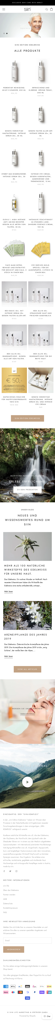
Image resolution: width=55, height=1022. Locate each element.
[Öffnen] (3, 9)
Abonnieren (13, 949)
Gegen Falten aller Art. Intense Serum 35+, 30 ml (41, 133)
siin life (6, 885)
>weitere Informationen (27, 714)
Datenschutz (8, 903)
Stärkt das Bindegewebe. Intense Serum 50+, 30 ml (14, 176)
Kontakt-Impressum (10, 908)
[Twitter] (10, 871)
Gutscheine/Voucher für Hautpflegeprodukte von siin (14, 399)
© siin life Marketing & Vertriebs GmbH (27, 1012)
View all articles (27, 669)
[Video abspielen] (27, 782)
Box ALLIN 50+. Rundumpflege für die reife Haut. (41, 356)
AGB (5, 899)
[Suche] (47, 9)
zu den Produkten (27, 489)
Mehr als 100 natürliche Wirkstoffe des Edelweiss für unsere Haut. (25, 569)
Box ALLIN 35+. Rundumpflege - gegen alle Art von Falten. (14, 356)
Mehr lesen (8, 591)
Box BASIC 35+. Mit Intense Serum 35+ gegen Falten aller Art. (14, 313)
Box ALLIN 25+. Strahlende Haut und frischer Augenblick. (41, 313)
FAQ (5, 912)
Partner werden (9, 894)
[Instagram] (16, 871)
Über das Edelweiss (11, 890)
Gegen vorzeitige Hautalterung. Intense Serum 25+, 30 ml (14, 133)
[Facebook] (4, 871)
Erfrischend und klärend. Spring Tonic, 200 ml (41, 90)
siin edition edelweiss (27, 418)
